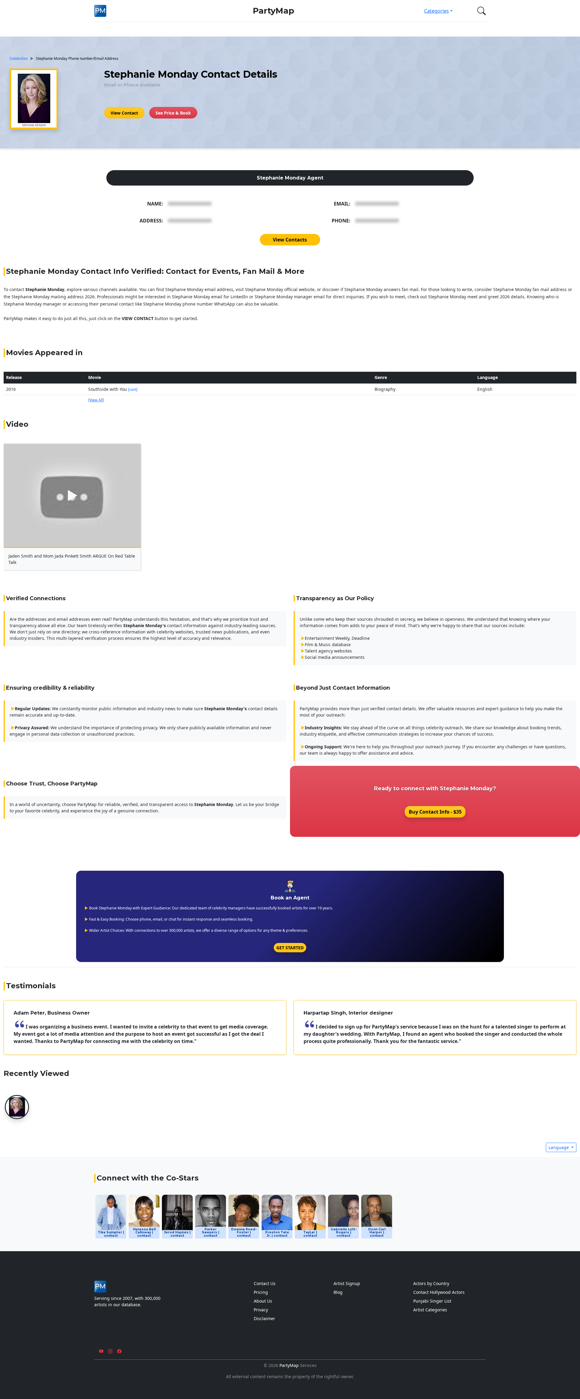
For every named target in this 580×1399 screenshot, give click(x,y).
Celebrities (19, 58)
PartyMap (273, 11)
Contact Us (265, 1283)
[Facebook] (119, 1351)
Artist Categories (430, 1310)
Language (559, 1147)
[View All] (96, 400)
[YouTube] (101, 1351)
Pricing (261, 1292)
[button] (480, 11)
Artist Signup (347, 1283)
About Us (263, 1301)
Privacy (261, 1310)
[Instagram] (110, 1351)
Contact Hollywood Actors (439, 1292)
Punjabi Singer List (432, 1301)
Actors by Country (431, 1283)
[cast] (132, 389)
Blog (338, 1292)
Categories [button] (436, 11)
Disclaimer (264, 1318)
